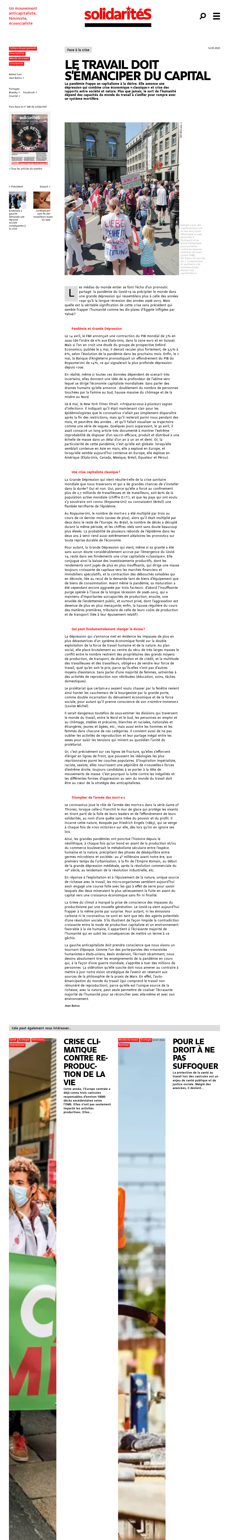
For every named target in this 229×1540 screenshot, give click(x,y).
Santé (13, 1040)
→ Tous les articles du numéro (25, 169)
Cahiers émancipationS (23, 48)
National (124, 1045)
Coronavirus (16, 63)
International (17, 53)
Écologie (24, 1040)
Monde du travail (19, 58)
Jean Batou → (16, 78)
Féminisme (38, 1040)
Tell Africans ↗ (181, 130)
